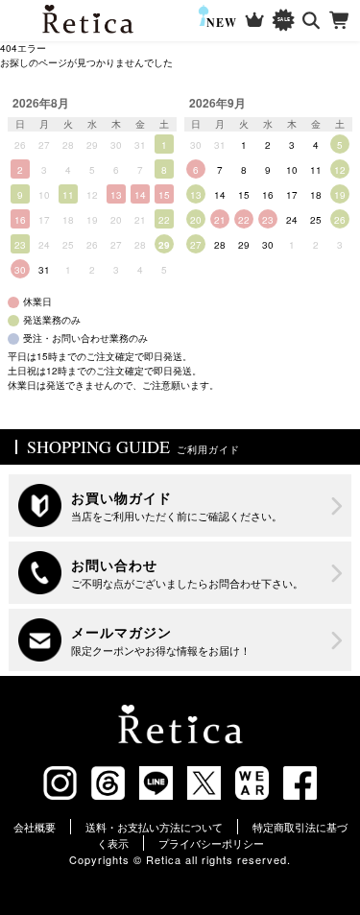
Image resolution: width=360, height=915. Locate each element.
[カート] (340, 21)
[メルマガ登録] (179, 640)
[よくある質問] (179, 573)
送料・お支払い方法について (154, 826)
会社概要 (34, 826)
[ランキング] (255, 21)
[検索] (311, 21)
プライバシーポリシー (211, 843)
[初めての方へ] (179, 505)
